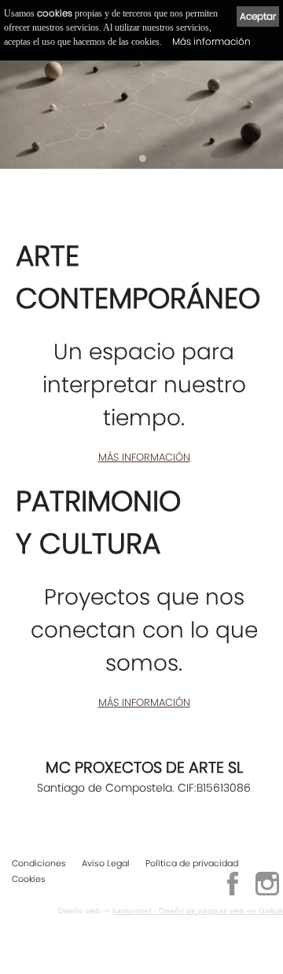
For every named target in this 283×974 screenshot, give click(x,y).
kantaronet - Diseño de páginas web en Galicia (197, 910)
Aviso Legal (106, 863)
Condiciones (39, 863)
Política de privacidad (191, 863)
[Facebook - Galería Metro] (232, 893)
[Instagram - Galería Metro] (267, 893)
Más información (211, 41)
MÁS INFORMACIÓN (144, 457)
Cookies (29, 879)
